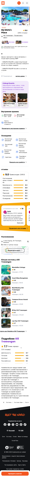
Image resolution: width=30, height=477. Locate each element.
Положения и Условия (9, 461)
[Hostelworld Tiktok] (25, 424)
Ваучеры (25, 461)
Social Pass (15, 440)
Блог (3, 436)
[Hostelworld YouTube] (17, 424)
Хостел (4, 27)
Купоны (19, 461)
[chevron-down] (21, 348)
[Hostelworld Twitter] (9, 424)
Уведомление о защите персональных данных (13, 456)
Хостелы (9, 436)
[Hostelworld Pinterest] (21, 424)
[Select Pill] (19, 3)
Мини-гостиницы (23, 436)
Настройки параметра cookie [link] (15, 469)
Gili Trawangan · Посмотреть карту (12, 36)
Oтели (15, 436)
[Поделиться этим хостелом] (27, 24)
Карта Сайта (22, 465)
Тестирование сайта (10, 465)
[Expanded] (4, 402)
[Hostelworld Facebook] (5, 424)
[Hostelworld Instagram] (13, 424)
